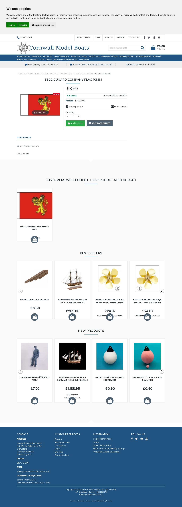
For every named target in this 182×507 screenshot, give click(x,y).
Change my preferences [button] (43, 25)
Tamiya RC (47, 56)
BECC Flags (94, 56)
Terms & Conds (62, 442)
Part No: (70, 100)
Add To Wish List (101, 123)
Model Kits (36, 56)
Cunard (77, 73)
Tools (42, 59)
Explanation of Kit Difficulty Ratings (109, 448)
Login (97, 37)
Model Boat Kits (23, 56)
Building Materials (143, 56)
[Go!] (142, 47)
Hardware (157, 56)
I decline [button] (23, 25)
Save (57, 94)
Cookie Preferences (102, 439)
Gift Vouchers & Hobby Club (65, 59)
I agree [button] (12, 25)
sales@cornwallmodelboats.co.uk (33, 471)
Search (120, 37)
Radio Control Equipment (27, 59)
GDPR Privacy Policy (102, 445)
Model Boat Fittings (79, 56)
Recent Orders (84, 37)
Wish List (109, 37)
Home (19, 73)
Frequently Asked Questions (106, 451)
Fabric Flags (39, 73)
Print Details (23, 153)
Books (49, 59)
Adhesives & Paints (109, 56)
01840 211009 (23, 463)
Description (24, 137)
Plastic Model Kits (61, 56)
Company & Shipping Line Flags (59, 73)
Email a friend (120, 106)
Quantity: (70, 112)
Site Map (59, 452)
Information (84, 59)
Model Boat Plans (127, 56)
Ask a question (75, 106)
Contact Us (134, 37)
